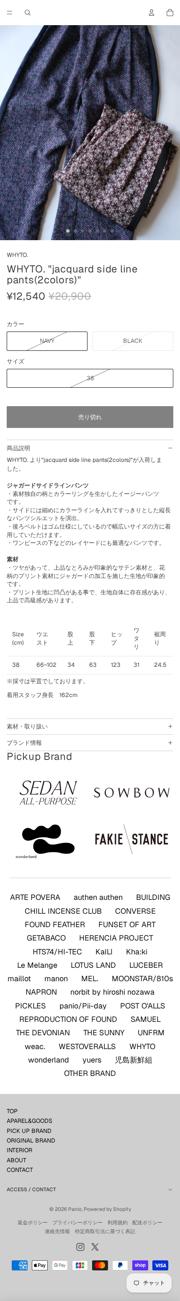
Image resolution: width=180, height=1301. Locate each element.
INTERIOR (19, 1150)
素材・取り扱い (27, 726)
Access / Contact (31, 1189)
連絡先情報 (57, 1231)
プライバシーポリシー (77, 1222)
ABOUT (16, 1160)
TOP (12, 1111)
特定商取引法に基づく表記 (105, 1231)
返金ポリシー (33, 1222)
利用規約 (118, 1222)
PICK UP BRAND (29, 1131)
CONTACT (20, 1170)
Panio (75, 1209)
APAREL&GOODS (29, 1121)
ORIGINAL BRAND (31, 1140)
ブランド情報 (24, 742)
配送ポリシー (147, 1222)
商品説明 (18, 448)
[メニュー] (9, 12)
